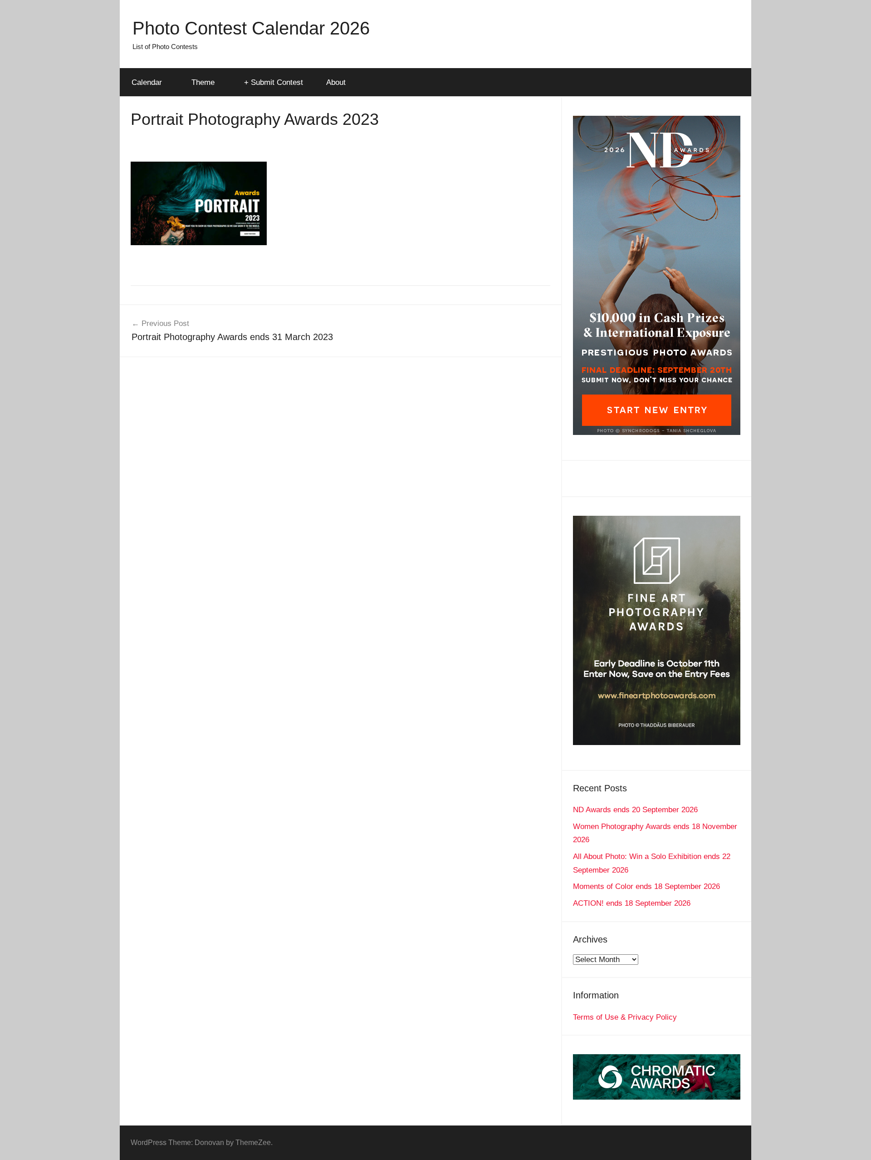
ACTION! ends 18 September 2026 (631, 903)
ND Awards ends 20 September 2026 (635, 809)
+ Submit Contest (273, 82)
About (336, 82)
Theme (203, 82)
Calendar (147, 82)
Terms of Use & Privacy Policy (625, 1017)
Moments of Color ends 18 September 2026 (646, 886)
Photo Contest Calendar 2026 (251, 28)
